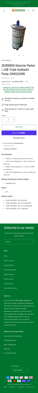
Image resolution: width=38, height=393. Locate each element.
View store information (10, 149)
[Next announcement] (34, 3)
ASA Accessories (9, 284)
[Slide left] (14, 55)
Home (5, 256)
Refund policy (12, 387)
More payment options (19, 138)
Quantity (4, 116)
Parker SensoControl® (10, 288)
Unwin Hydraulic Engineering (18, 384)
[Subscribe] (32, 241)
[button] (4, 10)
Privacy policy (21, 387)
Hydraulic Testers (9, 274)
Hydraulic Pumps (9, 261)
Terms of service (30, 387)
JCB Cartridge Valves (10, 270)
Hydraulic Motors (9, 265)
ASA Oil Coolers (8, 279)
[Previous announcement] (4, 3)
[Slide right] (23, 55)
